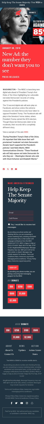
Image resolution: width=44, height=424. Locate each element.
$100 (29, 286)
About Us (9, 350)
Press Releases (10, 76)
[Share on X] (8, 169)
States (35, 354)
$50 (11, 286)
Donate (32, 12)
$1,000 (22, 293)
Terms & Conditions (21, 398)
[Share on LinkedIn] (12, 169)
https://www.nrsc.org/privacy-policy (19, 261)
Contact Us (9, 354)
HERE (26, 132)
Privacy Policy (34, 398)
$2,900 (13, 300)
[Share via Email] (16, 169)
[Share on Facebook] (4, 169)
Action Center (35, 350)
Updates (22, 350)
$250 (20, 286)
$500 (12, 293)
